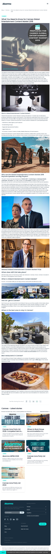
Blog (2, 10)
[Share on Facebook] (26, 401)
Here (26, 303)
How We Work (24, 526)
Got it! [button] (3, 552)
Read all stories (44, 411)
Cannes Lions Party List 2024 (11, 484)
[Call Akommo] (40, 401)
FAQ (5, 532)
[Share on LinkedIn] (33, 401)
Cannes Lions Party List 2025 (36, 457)
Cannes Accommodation (33, 516)
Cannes (7, 10)
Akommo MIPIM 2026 (10, 456)
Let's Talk (42, 524)
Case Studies (7, 529)
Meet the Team (25, 529)
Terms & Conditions (8, 538)
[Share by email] (37, 401)
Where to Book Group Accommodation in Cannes (35, 431)
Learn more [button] (45, 552)
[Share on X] (30, 401)
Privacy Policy (7, 540)
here (38, 351)
